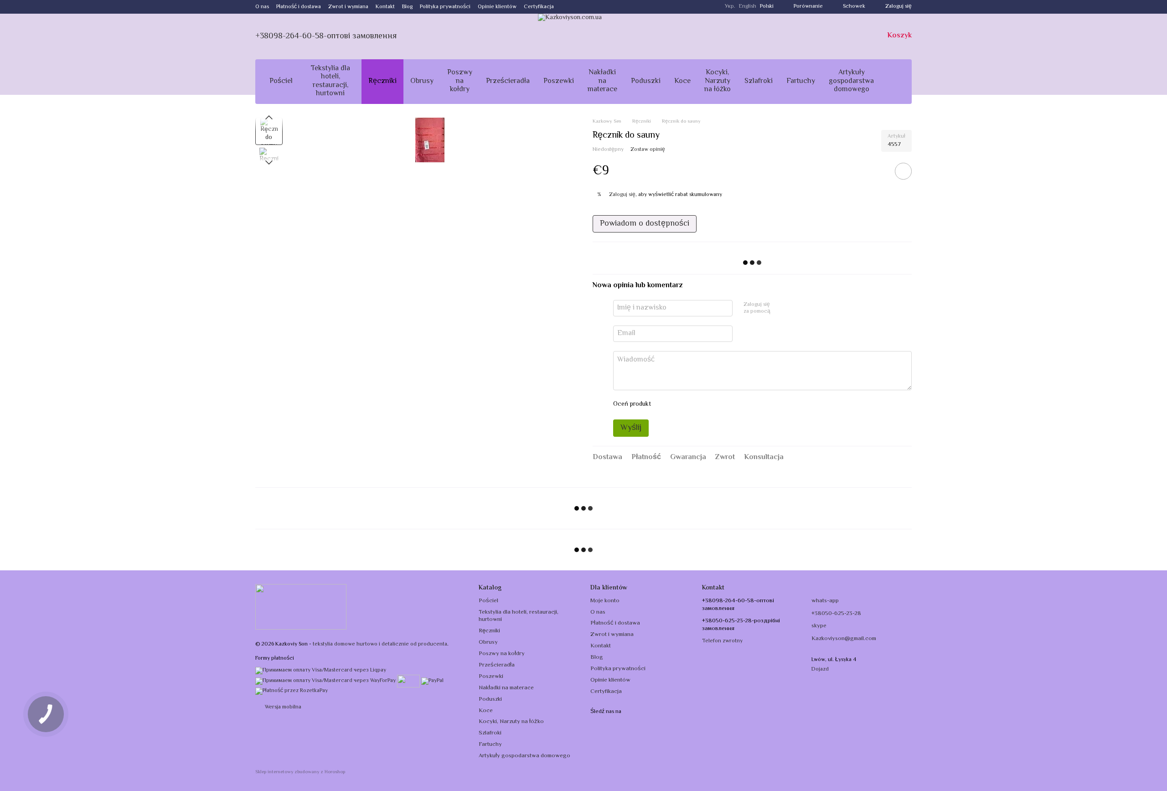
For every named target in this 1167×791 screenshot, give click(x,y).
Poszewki (558, 81)
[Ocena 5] (724, 404)
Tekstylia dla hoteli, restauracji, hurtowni (330, 81)
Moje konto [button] (605, 600)
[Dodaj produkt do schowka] (903, 171)
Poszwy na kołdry (459, 81)
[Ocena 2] (680, 404)
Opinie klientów (497, 7)
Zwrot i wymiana (348, 7)
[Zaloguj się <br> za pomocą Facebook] (780, 308)
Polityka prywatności (445, 7)
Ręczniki (382, 81)
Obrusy (422, 81)
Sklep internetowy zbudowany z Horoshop (300, 772)
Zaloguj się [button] (622, 195)
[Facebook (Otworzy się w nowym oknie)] (577, 6)
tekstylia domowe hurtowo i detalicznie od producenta (380, 644)
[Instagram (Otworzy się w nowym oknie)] (566, 6)
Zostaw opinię (647, 149)
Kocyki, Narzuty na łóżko (717, 81)
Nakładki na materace (602, 81)
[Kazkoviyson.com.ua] (300, 607)
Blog (407, 7)
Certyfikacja (539, 7)
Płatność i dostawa (298, 7)
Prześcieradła (508, 81)
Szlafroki (758, 81)
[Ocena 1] (666, 404)
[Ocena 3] (695, 404)
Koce (682, 81)
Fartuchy (800, 81)
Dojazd (820, 669)
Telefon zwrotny (722, 641)
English (747, 7)
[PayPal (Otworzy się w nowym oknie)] (432, 681)
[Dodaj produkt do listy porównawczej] (877, 171)
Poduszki (646, 81)
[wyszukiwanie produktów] (897, 81)
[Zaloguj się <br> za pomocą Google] (795, 308)
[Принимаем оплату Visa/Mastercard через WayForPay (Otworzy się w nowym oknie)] (325, 681)
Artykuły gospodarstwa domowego (851, 81)
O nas (262, 7)
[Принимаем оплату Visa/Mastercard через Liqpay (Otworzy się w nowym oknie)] (320, 671)
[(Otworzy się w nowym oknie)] (408, 681)
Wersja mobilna (282, 707)
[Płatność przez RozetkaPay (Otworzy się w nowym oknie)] (291, 691)
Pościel (281, 81)
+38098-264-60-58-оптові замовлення (326, 36)
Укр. (730, 7)
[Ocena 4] (709, 404)
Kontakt (385, 7)
